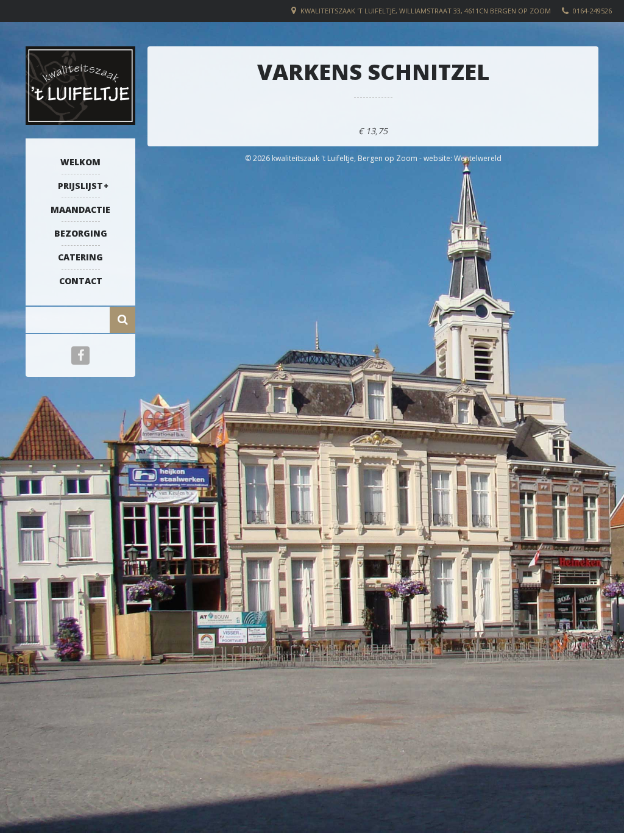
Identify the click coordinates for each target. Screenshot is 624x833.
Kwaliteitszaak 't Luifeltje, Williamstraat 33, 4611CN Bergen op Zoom (425, 10)
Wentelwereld (478, 158)
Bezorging (80, 233)
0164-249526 (592, 10)
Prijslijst (80, 185)
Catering (80, 257)
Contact (80, 281)
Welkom (80, 162)
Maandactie (80, 209)
